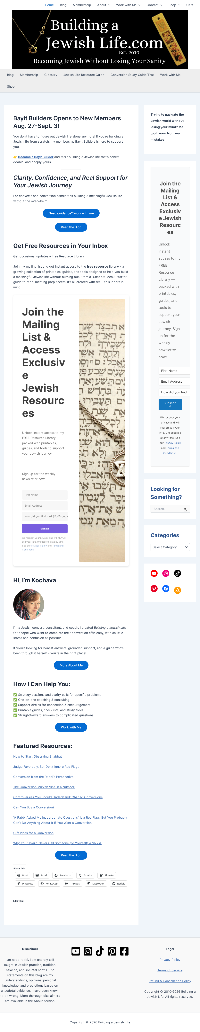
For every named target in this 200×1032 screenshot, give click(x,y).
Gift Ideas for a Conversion (33, 833)
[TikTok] (100, 951)
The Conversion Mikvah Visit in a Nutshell (44, 787)
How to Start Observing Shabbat (37, 756)
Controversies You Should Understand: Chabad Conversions (58, 797)
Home (49, 5)
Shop (172, 5)
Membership (82, 5)
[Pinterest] (112, 951)
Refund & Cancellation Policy (170, 981)
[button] (108, 5)
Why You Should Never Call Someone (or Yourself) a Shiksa (57, 843)
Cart (189, 5)
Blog (63, 5)
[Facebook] (124, 951)
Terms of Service (169, 970)
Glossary (50, 75)
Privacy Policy (39, 545)
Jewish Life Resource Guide (83, 75)
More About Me (71, 665)
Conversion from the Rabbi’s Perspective (43, 777)
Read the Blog (71, 227)
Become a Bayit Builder (36, 157)
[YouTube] (76, 951)
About (101, 5)
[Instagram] (88, 951)
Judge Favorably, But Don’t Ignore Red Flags (46, 767)
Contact (153, 5)
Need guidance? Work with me (71, 213)
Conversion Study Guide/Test (132, 75)
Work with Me (126, 5)
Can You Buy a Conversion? (33, 807)
